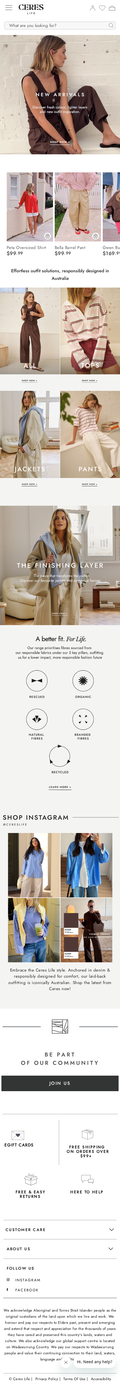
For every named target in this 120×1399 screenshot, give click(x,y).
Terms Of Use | (75, 1379)
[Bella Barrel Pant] (78, 206)
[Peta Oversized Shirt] (30, 206)
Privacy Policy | (48, 1379)
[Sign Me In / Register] (92, 9)
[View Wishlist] (102, 9)
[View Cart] (112, 8)
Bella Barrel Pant (70, 247)
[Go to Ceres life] (28, 18)
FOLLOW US (21, 1268)
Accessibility (101, 1379)
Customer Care (26, 1229)
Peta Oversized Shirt (26, 247)
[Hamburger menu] (9, 8)
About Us (19, 1249)
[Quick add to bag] (47, 236)
